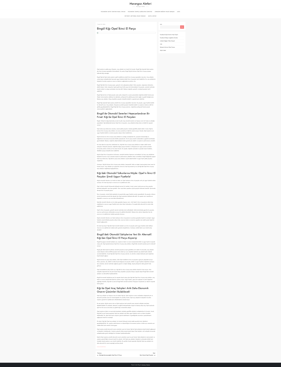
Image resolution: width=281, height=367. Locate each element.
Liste (178, 11)
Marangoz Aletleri (140, 3)
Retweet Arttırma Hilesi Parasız (135, 16)
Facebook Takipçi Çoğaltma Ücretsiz (140, 11)
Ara (161, 24)
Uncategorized (101, 346)
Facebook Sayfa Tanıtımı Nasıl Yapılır (113, 11)
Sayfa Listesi (152, 16)
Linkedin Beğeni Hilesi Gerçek (165, 11)
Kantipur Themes (146, 365)
